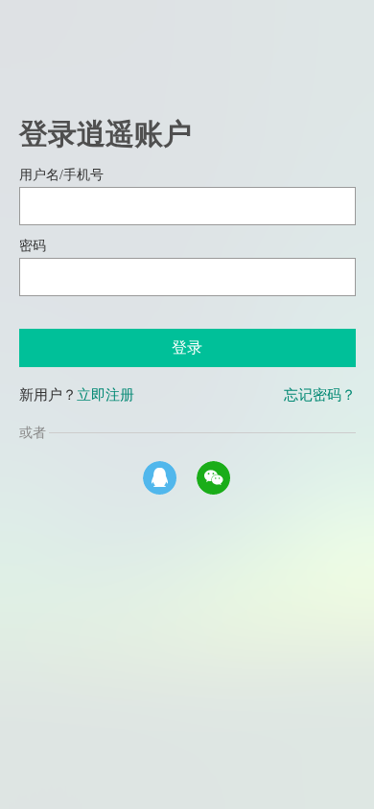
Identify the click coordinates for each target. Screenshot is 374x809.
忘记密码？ (320, 395)
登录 (187, 347)
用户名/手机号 (61, 175)
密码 (32, 246)
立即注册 (105, 395)
